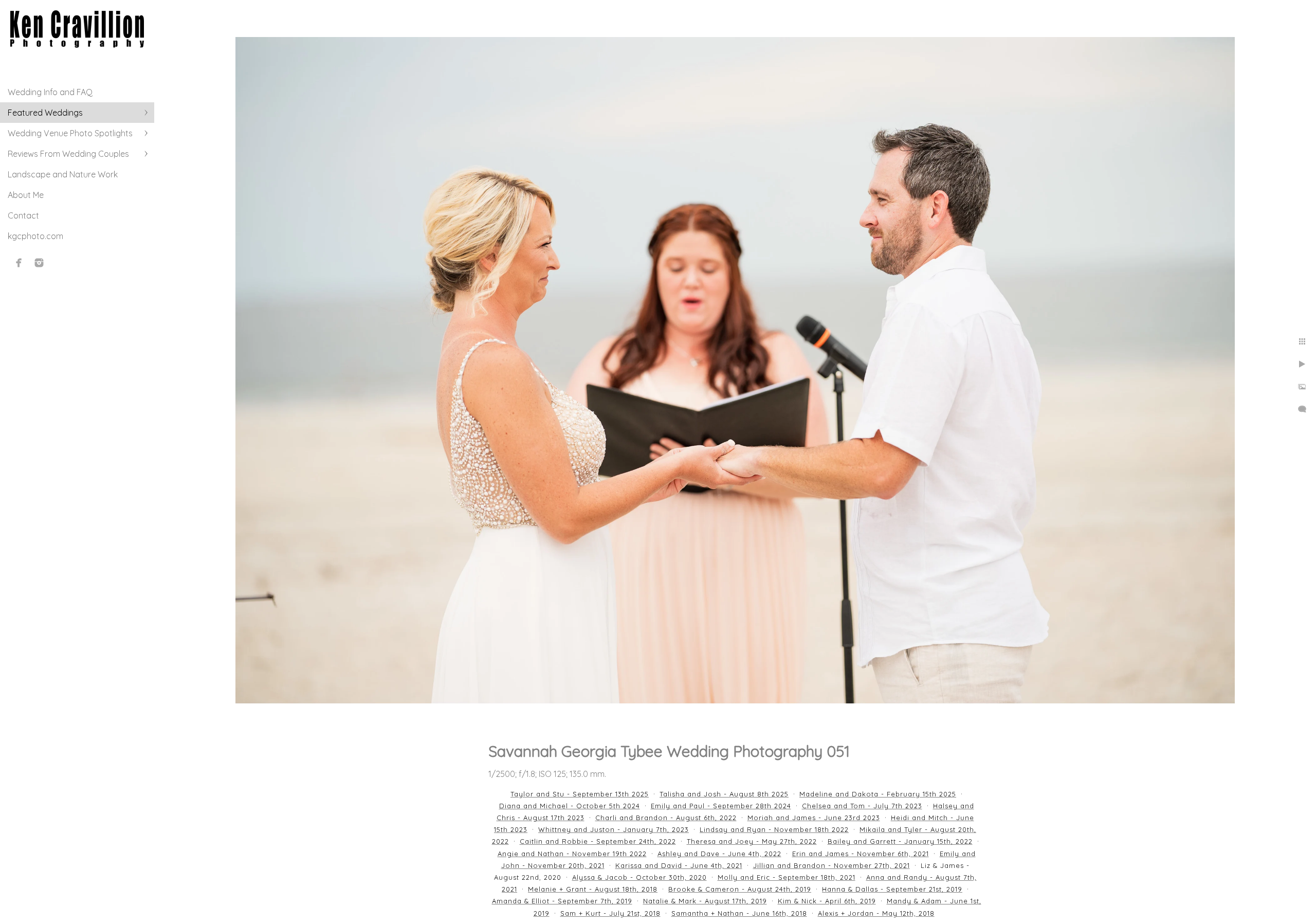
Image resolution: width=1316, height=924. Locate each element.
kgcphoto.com (35, 236)
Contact (23, 215)
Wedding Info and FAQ (50, 92)
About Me (26, 195)
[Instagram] (39, 262)
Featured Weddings (45, 112)
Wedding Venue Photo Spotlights (70, 133)
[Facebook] (19, 262)
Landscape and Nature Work (63, 174)
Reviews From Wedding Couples (68, 154)
